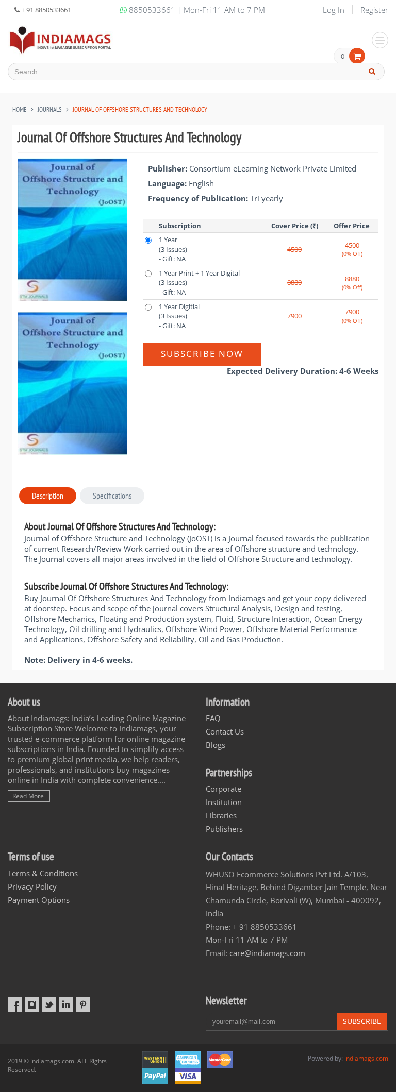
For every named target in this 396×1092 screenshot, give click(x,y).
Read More (28, 796)
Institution (224, 802)
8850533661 (152, 10)
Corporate (223, 788)
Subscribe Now (202, 354)
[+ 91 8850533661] (60, 40)
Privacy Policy (32, 886)
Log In (333, 10)
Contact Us (225, 731)
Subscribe (362, 1021)
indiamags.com (366, 1058)
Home (19, 109)
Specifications (112, 495)
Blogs (215, 745)
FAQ (213, 718)
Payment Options (39, 900)
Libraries (221, 815)
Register (374, 10)
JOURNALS (50, 109)
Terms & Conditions (43, 873)
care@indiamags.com (267, 953)
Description (47, 495)
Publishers (224, 829)
